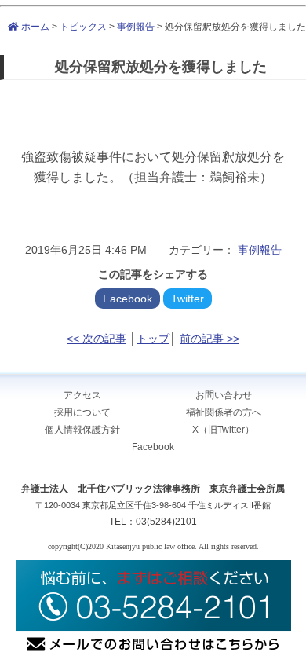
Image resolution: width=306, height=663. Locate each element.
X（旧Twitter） (223, 429)
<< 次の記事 (96, 338)
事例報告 (136, 26)
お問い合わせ (223, 395)
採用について (82, 412)
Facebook (127, 298)
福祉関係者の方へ (223, 412)
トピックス (83, 26)
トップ (153, 338)
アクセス (82, 395)
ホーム (34, 26)
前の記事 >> (209, 338)
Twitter (187, 298)
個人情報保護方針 (82, 429)
